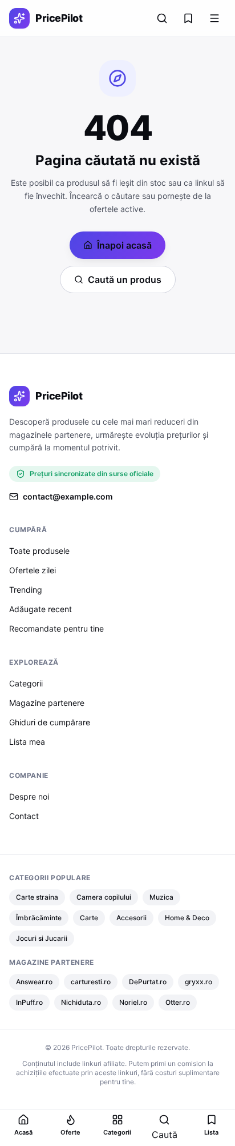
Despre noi (29, 796)
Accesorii (131, 917)
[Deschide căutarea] (162, 18)
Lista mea (27, 741)
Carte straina (37, 897)
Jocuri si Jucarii (41, 938)
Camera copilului (103, 897)
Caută (164, 1134)
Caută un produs (124, 279)
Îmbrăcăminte (39, 917)
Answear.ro (34, 981)
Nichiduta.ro (81, 1002)
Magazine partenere (46, 703)
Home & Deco (187, 917)
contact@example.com (68, 496)
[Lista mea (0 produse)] (188, 18)
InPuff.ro (29, 1002)
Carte (89, 917)
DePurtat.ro (148, 981)
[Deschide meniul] (214, 18)
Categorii (26, 683)
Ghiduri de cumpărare (49, 722)
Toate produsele (39, 551)
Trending (25, 589)
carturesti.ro (91, 981)
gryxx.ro (198, 981)
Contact (24, 816)
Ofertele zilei (32, 570)
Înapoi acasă (124, 245)
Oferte (70, 1132)
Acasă (23, 1132)
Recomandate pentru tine (56, 628)
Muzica (161, 897)
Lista (211, 1132)
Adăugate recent (40, 609)
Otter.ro (177, 1002)
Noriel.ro (133, 1002)
